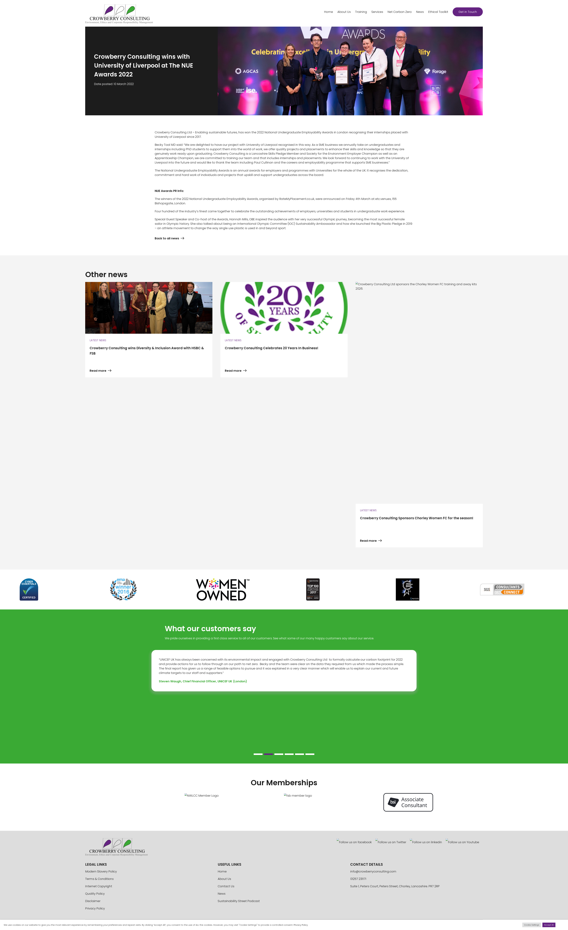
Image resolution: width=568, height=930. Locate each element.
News (420, 12)
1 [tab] (255, 754)
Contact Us (226, 886)
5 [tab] (296, 754)
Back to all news (167, 238)
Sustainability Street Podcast (239, 901)
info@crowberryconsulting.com (373, 871)
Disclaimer (92, 901)
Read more (98, 371)
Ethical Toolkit (438, 12)
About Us (344, 12)
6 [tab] (306, 754)
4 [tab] (286, 754)
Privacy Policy (95, 908)
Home (328, 12)
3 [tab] (275, 754)
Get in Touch (468, 12)
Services (377, 12)
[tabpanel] (284, 670)
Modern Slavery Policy (101, 871)
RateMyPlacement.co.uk (296, 199)
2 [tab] (265, 754)
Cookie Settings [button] (531, 924)
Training (361, 12)
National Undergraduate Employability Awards (223, 199)
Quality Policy (95, 894)
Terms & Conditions (99, 879)
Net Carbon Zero (400, 12)
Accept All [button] (549, 924)
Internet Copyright (98, 886)
